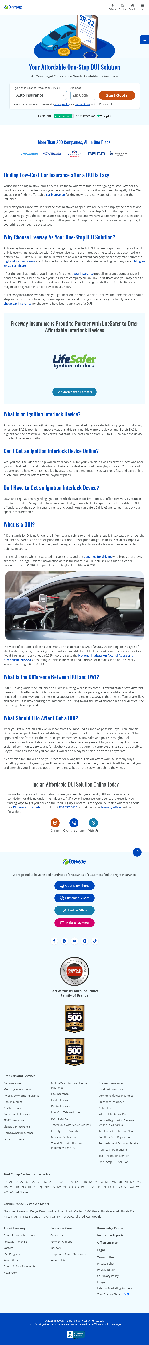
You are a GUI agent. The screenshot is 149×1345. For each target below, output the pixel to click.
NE (29, 1187)
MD (114, 1181)
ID (76, 1181)
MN (132, 1181)
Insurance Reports (110, 1235)
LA (101, 1181)
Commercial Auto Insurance (116, 1095)
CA (27, 1181)
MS (6, 1187)
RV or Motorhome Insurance (21, 1095)
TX (109, 1187)
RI (88, 1187)
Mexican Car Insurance (65, 1137)
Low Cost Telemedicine (65, 1112)
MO (139, 1181)
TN (104, 1187)
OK (71, 1187)
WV (6, 1192)
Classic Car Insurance (17, 1126)
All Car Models (91, 1216)
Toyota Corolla (71, 1216)
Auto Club (105, 1108)
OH (65, 1187)
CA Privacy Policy (108, 1276)
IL (81, 1181)
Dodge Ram (37, 1211)
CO (33, 1181)
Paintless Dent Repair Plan (115, 1137)
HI (66, 1181)
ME (120, 1181)
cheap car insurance (17, 304)
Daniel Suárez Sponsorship (20, 1266)
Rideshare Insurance (111, 1102)
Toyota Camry (51, 1216)
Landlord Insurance (111, 1089)
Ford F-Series (74, 1211)
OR (77, 1187)
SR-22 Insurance (14, 1120)
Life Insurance (60, 1094)
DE (50, 1181)
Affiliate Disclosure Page (106, 1324)
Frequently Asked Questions (68, 1254)
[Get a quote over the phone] (73, 822)
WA (132, 1187)
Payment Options (61, 1241)
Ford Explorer (55, 1211)
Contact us (56, 1235)
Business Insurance (111, 1083)
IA (71, 1181)
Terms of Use (82, 104)
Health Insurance (61, 1100)
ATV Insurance (12, 1108)
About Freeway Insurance (19, 1235)
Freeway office (110, 807)
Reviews (55, 1248)
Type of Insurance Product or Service (37, 88)
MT (12, 1187)
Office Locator (107, 1243)
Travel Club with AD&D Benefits (71, 1125)
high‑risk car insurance (19, 261)
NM (47, 1187)
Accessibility (58, 1260)
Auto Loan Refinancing (113, 1149)
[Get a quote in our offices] (93, 822)
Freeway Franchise (15, 1241)
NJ (41, 1187)
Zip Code (75, 88)
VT (126, 1187)
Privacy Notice (106, 1269)
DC (45, 1181)
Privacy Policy (62, 104)
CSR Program (12, 1254)
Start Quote (117, 95)
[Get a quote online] (55, 822)
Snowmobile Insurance (18, 1114)
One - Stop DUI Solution (113, 1162)
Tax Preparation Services (114, 1155)
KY (96, 1181)
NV (53, 1187)
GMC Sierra (92, 1211)
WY (12, 1192)
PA (83, 1187)
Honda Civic (128, 1211)
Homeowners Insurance (18, 1133)
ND (24, 1187)
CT (39, 1181)
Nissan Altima (12, 1216)
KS (90, 1181)
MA (107, 1181)
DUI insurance (84, 274)
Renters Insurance (15, 1139)
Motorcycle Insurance (17, 1089)
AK (5, 1181)
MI (126, 1181)
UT (115, 1187)
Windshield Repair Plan (113, 1114)
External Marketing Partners (114, 1288)
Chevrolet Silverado (16, 1211)
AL (11, 1181)
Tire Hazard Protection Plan (116, 1131)
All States (22, 1192)
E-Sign (101, 1282)
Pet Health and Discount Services (119, 1143)
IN (85, 1181)
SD (98, 1187)
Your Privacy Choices (110, 1294)
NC (18, 1187)
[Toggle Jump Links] (144, 39)
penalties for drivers (98, 557)
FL (55, 1181)
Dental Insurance (61, 1106)
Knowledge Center (110, 1228)
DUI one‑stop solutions (29, 807)
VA (120, 1187)
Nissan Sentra (31, 1216)
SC (92, 1187)
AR (16, 1181)
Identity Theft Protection (66, 1131)
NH (36, 1187)
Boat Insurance (13, 1102)
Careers (8, 1248)
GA (61, 1181)
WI (138, 1187)
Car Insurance (12, 1083)
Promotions (11, 1260)
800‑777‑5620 (68, 807)
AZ (22, 1181)
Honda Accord (110, 1211)
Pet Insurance (59, 1118)
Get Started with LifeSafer (74, 392)
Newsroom (10, 1272)
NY (59, 1187)
